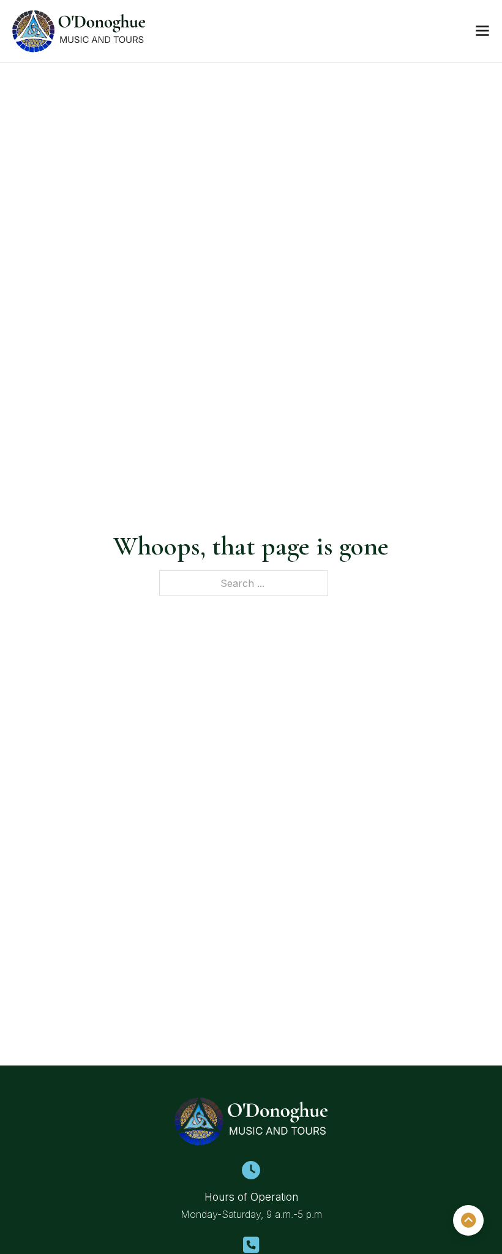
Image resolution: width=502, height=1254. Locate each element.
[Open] (482, 30)
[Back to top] (468, 1220)
